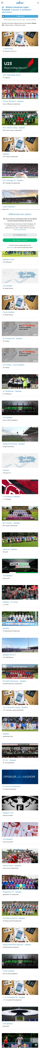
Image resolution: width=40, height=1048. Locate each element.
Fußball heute (20, 16)
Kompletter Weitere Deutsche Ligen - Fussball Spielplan (21, 19)
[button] (2, 2)
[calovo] (20, 2)
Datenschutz (10, 247)
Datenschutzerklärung (20, 229)
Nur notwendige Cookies (20, 235)
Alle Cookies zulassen (20, 240)
